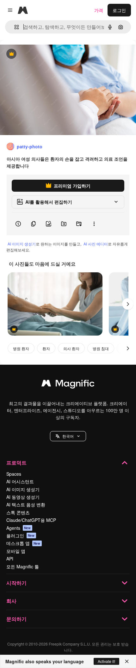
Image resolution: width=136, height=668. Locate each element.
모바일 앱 (15, 551)
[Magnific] (68, 384)
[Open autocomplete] (14, 27)
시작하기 (16, 582)
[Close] (127, 661)
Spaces (13, 474)
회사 (11, 600)
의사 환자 (71, 348)
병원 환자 (21, 348)
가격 (98, 10)
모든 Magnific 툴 (22, 566)
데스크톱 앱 (23, 543)
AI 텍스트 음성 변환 (25, 504)
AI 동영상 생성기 (23, 497)
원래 (36, 54)
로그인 (119, 10)
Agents (18, 528)
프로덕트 (16, 462)
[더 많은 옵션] (94, 224)
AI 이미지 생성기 (22, 243)
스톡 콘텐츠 (18, 512)
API (9, 558)
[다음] (127, 304)
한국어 (68, 436)
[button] (68, 436)
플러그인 (20, 535)
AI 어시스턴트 (20, 481)
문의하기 (16, 618)
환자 (46, 348)
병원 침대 (101, 348)
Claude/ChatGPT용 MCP (31, 520)
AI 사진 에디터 (95, 243)
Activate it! (106, 661)
